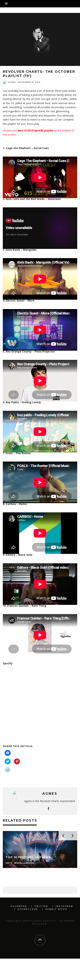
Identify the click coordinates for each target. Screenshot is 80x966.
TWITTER (41, 906)
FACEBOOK (19, 906)
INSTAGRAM (64, 906)
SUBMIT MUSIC (56, 909)
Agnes (12, 82)
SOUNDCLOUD (27, 909)
